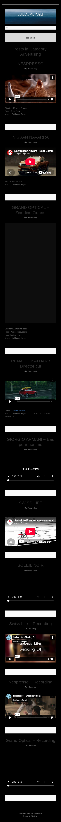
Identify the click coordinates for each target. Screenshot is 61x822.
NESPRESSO (30, 63)
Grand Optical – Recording (30, 740)
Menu (32, 37)
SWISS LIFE (30, 503)
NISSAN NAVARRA (30, 137)
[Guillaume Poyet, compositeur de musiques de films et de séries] (30, 23)
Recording (32, 628)
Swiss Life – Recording (30, 623)
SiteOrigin (34, 816)
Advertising (32, 69)
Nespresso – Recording (30, 682)
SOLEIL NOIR (30, 565)
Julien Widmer (19, 410)
